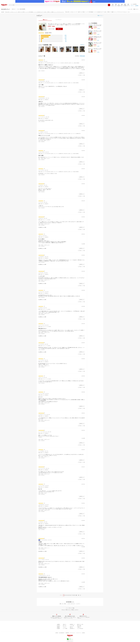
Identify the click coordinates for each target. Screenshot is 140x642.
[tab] (45, 19)
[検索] (109, 5)
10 (76, 595)
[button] (116, 5)
